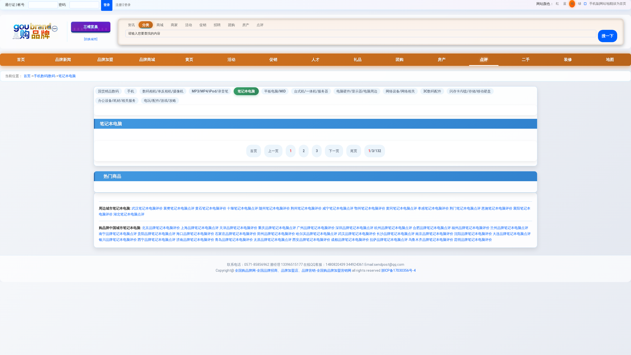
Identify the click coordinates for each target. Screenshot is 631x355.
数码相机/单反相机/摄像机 (162, 91)
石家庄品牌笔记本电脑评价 (235, 234)
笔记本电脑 (67, 76)
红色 (557, 4)
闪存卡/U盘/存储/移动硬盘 (470, 91)
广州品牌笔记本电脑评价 (316, 228)
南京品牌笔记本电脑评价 (434, 234)
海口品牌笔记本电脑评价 (195, 234)
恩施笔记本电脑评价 (496, 208)
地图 (610, 59)
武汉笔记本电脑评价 (147, 208)
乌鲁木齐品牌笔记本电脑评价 (430, 240)
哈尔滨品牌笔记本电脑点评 (316, 234)
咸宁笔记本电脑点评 (337, 208)
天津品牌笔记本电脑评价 (238, 228)
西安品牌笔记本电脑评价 (311, 240)
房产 (442, 59)
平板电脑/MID (275, 91)
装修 (568, 59)
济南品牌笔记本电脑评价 (195, 240)
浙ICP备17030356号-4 (398, 270)
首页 (21, 59)
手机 (130, 91)
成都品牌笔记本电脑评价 (350, 240)
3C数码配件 (432, 91)
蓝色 (564, 4)
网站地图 (606, 3)
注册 (119, 5)
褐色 (572, 4)
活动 (231, 59)
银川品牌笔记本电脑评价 (118, 240)
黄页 (189, 59)
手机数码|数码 (44, 76)
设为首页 (619, 3)
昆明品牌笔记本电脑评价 (473, 240)
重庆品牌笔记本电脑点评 (277, 228)
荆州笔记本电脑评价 (306, 208)
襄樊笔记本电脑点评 (178, 208)
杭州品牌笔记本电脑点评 (393, 228)
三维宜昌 (91, 27)
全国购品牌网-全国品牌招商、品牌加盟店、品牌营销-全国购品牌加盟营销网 (293, 270)
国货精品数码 (108, 91)
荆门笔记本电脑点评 (465, 208)
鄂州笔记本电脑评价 (369, 208)
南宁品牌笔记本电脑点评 (118, 234)
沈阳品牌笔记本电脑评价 (473, 234)
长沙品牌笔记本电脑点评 (396, 234)
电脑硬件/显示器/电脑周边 (356, 91)
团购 (399, 59)
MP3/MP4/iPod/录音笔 (210, 91)
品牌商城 (147, 59)
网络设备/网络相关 (400, 91)
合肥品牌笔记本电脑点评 (432, 228)
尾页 (353, 151)
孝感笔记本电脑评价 (433, 208)
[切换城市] (90, 39)
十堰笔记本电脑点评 (242, 208)
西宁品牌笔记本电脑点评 (156, 240)
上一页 (273, 151)
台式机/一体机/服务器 (311, 91)
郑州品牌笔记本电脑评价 (276, 234)
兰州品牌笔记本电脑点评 (509, 228)
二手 (526, 59)
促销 (273, 59)
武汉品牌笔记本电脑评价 (357, 234)
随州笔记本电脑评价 (274, 208)
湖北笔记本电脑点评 (128, 214)
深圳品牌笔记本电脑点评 (354, 228)
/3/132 (374, 151)
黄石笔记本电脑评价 (210, 208)
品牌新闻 (63, 59)
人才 (315, 59)
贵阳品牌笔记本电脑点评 (156, 234)
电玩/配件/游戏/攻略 (160, 101)
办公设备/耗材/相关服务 (117, 101)
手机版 (594, 3)
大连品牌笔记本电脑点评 (512, 234)
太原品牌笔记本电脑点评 (273, 240)
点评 (484, 59)
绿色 (579, 4)
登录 (127, 5)
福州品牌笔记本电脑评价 (471, 228)
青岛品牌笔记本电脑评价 (234, 240)
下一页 (334, 151)
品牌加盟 (105, 59)
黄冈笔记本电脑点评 (401, 208)
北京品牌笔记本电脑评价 (161, 228)
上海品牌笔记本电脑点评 (200, 228)
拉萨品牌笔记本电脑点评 (389, 240)
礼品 (358, 59)
